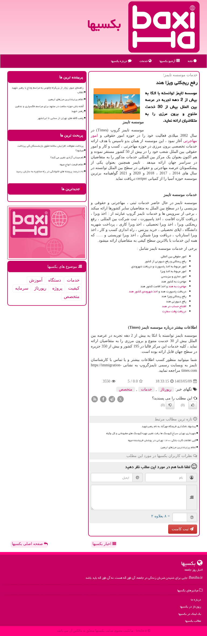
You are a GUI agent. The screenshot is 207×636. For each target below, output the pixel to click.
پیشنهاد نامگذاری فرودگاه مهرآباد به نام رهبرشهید (169, 426)
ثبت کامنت (181, 529)
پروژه (57, 288)
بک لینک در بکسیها (189, 614)
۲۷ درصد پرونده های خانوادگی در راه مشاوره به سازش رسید (50, 171)
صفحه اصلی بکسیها (28, 544)
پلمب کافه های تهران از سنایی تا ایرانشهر (61, 118)
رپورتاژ (166, 389)
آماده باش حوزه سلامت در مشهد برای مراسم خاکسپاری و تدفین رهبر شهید (49, 109)
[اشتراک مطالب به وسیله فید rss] (94, 399)
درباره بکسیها (119, 61)
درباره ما (196, 599)
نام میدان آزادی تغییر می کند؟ (67, 157)
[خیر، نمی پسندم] (170, 405)
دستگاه (54, 280)
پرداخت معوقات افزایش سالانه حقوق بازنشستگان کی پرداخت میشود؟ (51, 148)
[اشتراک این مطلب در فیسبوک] (103, 399)
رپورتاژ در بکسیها (190, 606)
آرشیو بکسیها (168, 61)
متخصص (125, 389)
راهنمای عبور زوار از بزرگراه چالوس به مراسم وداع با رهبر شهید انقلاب (48, 90)
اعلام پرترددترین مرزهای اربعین (178, 447)
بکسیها (104, 24)
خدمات (144, 61)
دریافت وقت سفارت (174, 311)
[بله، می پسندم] (192, 405)
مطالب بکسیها (193, 621)
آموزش (35, 280)
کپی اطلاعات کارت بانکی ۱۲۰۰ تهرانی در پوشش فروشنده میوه (162, 440)
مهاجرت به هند (177, 286)
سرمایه (21, 288)
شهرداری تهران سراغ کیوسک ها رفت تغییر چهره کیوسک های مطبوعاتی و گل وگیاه (151, 433)
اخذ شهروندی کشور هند (143, 291)
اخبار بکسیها (102, 544)
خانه (191, 61)
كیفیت (74, 288)
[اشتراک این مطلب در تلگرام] (112, 399)
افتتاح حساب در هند (174, 306)
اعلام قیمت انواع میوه (72, 164)
